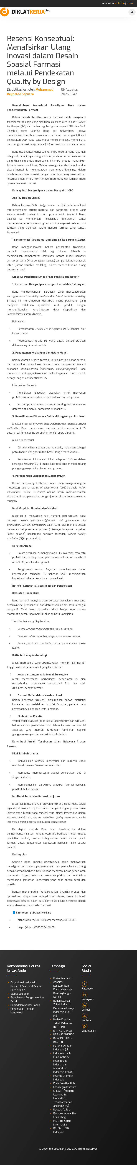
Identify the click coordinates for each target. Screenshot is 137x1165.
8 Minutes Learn (62, 978)
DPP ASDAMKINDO (63, 1034)
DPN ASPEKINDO (62, 1031)
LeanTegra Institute (64, 1087)
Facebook (87, 988)
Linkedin (86, 1009)
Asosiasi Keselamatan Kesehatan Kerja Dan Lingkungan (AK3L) (62, 989)
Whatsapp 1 (89, 1031)
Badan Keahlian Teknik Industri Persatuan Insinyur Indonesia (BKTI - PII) (64, 1008)
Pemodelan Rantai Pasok (25, 1005)
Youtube (87, 1020)
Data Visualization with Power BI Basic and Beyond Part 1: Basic (26, 986)
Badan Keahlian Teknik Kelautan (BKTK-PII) (62, 1023)
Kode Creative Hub (64, 1083)
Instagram (88, 999)
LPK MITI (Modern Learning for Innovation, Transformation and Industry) (63, 1098)
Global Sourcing (20, 994)
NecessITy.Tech (62, 1109)
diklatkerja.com (124, 3)
